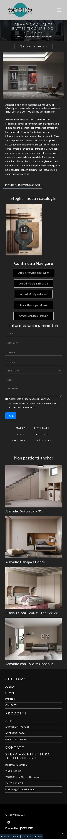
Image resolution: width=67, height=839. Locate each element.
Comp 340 (48, 36)
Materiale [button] (41, 428)
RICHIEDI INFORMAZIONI (22, 185)
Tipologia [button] (41, 434)
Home (17, 36)
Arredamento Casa (28, 36)
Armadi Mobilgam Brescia (33, 283)
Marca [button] (21, 428)
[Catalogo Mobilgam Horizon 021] (24, 229)
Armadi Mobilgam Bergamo (33, 272)
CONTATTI (11, 705)
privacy (46, 398)
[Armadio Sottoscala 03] (33, 486)
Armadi (40, 36)
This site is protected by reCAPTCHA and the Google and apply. (33, 405)
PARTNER (10, 699)
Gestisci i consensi (32, 836)
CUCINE (9, 721)
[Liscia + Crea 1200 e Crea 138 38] (33, 588)
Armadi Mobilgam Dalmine (33, 315)
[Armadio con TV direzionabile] (33, 639)
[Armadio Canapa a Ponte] (33, 537)
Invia (11, 415)
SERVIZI (9, 693)
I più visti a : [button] (44, 440)
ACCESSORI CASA (15, 733)
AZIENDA (10, 686)
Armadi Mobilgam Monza (33, 305)
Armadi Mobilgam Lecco (33, 294)
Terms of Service (24, 407)
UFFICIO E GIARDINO (16, 739)
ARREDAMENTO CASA (17, 727)
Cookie (14, 836)
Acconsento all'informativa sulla (29, 398)
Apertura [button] (19, 440)
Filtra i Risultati (35, 46)
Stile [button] (21, 434)
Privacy (5, 836)
